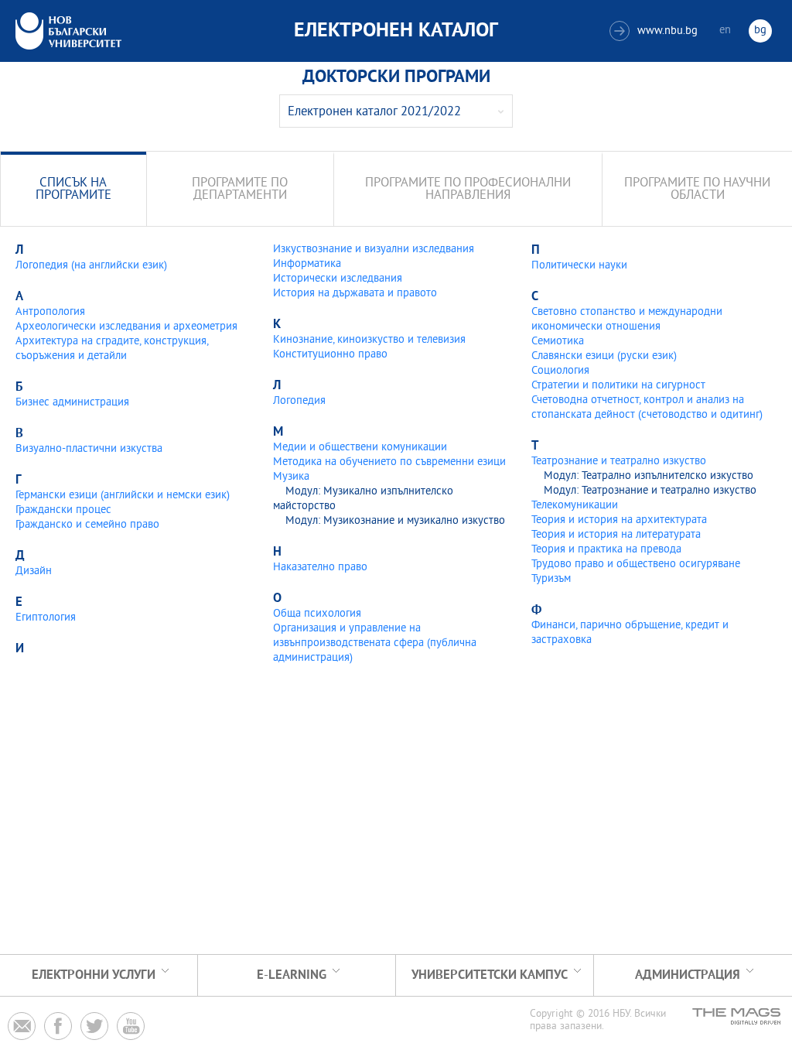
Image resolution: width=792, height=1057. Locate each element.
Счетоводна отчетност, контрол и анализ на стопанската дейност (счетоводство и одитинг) (647, 407)
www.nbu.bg (655, 31)
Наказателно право (320, 567)
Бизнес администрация (72, 402)
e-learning (291, 975)
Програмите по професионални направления (468, 190)
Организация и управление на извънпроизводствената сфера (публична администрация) (374, 643)
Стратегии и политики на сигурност (618, 385)
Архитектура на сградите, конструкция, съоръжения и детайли (111, 349)
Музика (291, 477)
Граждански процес (63, 510)
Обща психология (317, 614)
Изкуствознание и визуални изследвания (373, 249)
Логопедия (299, 401)
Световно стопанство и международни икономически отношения (626, 319)
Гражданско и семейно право (87, 525)
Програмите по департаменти (240, 190)
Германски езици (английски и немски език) (122, 495)
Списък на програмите (73, 190)
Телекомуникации (574, 505)
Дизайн (33, 571)
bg (760, 30)
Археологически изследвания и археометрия (126, 327)
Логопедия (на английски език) (91, 265)
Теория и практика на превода (606, 549)
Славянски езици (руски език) (604, 356)
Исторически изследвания (337, 279)
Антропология (50, 312)
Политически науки (579, 265)
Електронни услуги (93, 975)
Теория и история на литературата (616, 535)
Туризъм (551, 579)
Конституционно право (330, 354)
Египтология (45, 618)
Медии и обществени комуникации (360, 447)
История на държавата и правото (355, 293)
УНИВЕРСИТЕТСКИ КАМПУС (489, 975)
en (725, 30)
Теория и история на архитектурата (619, 520)
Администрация (687, 975)
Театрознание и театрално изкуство (618, 461)
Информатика (307, 264)
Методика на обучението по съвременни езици (389, 462)
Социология (560, 371)
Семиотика (557, 341)
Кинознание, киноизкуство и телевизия (369, 340)
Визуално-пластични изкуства (88, 449)
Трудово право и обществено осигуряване (635, 564)
